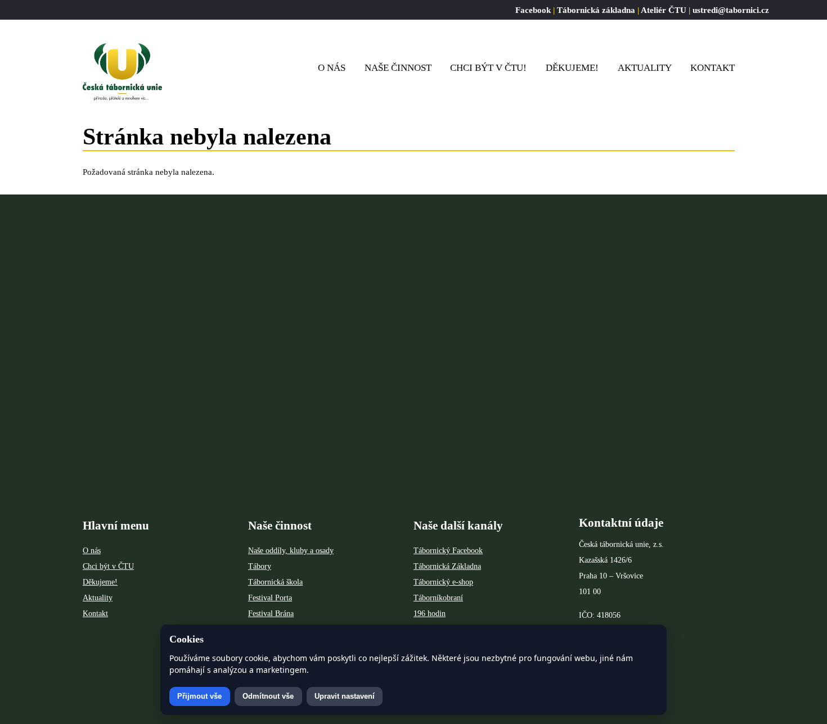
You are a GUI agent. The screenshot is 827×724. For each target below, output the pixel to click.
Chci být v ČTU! (488, 67)
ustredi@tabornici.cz (731, 10)
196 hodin (430, 613)
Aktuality (645, 67)
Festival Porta (270, 598)
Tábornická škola (275, 582)
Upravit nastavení (344, 696)
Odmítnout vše (268, 696)
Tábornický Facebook (448, 550)
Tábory (259, 566)
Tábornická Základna (447, 566)
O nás (92, 550)
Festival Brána (271, 613)
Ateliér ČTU (663, 10)
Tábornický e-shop (443, 582)
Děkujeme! (572, 67)
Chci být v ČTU (108, 566)
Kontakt (712, 67)
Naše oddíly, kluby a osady (291, 550)
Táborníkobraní (438, 598)
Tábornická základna (596, 10)
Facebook (533, 10)
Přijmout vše (199, 696)
